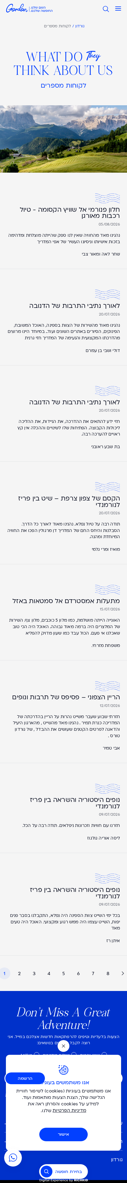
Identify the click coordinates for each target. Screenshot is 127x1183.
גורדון (79, 26)
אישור (63, 1134)
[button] (118, 9)
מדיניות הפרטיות (69, 1111)
